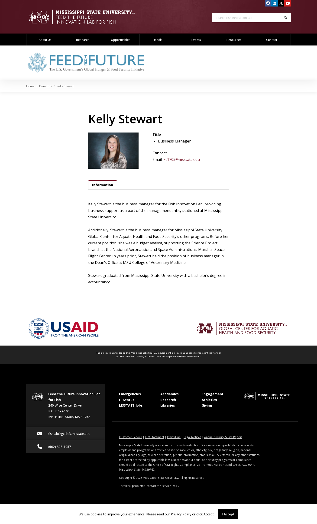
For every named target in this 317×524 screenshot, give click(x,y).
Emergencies (130, 394)
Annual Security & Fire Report (223, 437)
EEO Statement (154, 437)
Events (196, 40)
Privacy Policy (181, 514)
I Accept (228, 514)
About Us (45, 40)
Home (30, 86)
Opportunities (120, 40)
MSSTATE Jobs (131, 405)
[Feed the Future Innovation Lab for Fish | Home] (89, 16)
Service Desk (170, 486)
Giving (207, 405)
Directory (45, 86)
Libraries (167, 405)
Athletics (209, 400)
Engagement (212, 394)
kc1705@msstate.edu (181, 159)
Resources (234, 40)
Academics (169, 394)
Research (82, 40)
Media (158, 40)
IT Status (126, 400)
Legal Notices (192, 437)
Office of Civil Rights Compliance (174, 465)
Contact (271, 40)
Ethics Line (174, 437)
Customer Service (130, 437)
